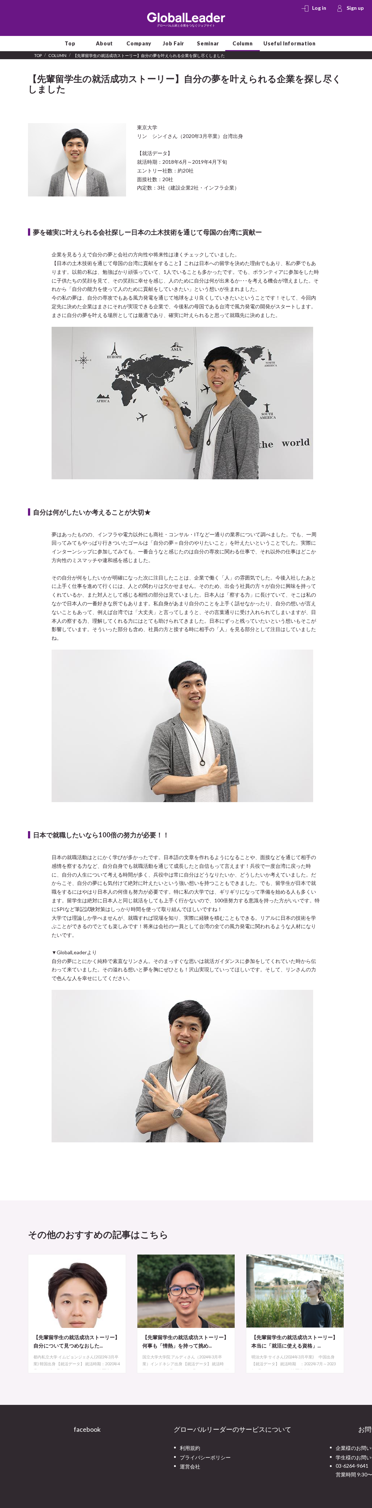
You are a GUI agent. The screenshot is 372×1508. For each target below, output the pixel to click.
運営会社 (190, 1466)
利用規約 (190, 1448)
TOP (38, 55)
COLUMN (57, 55)
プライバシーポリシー (205, 1457)
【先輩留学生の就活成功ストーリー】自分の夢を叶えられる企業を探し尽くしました (149, 55)
